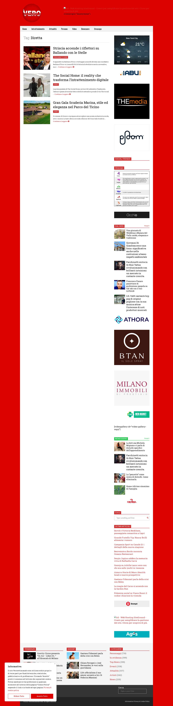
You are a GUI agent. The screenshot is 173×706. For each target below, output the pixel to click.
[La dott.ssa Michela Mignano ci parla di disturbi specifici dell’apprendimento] (119, 446)
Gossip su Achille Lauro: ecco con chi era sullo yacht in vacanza (130, 566)
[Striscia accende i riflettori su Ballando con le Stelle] (37, 58)
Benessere (85, 28)
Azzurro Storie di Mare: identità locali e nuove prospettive (129, 573)
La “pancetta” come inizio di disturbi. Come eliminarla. (137, 477)
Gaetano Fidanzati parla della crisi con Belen (131, 580)
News (112, 679)
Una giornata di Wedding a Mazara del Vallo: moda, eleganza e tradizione (137, 234)
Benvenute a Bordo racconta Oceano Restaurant (128, 552)
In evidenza (116, 657)
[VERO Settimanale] (31, 16)
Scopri (146, 226)
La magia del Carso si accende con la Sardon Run (131, 587)
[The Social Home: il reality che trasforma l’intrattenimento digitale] (37, 85)
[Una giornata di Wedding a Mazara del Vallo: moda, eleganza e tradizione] (119, 234)
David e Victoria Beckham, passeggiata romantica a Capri (129, 532)
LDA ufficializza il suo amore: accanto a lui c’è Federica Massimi (91, 675)
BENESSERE (121, 439)
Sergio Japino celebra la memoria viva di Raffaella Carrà (130, 559)
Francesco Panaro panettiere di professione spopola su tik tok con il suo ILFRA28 (136, 286)
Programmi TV (58, 57)
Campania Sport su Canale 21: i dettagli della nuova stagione (129, 545)
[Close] (54, 663)
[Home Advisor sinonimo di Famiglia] (119, 490)
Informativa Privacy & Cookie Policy (137, 701)
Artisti (113, 675)
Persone (64, 28)
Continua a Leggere (65, 67)
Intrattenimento (38, 28)
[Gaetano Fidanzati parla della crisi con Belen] (73, 655)
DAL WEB (119, 226)
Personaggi (115, 653)
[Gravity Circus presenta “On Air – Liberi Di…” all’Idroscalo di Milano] (30, 655)
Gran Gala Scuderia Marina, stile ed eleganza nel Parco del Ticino (80, 104)
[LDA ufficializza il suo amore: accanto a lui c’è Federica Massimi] (73, 675)
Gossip (65, 57)
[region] (30, 682)
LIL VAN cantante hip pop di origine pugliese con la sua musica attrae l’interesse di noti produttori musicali (137, 303)
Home (24, 28)
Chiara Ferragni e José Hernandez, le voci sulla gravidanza (91, 665)
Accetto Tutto (42, 696)
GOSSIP (71, 649)
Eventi (56, 84)
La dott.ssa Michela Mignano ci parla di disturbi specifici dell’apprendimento (135, 447)
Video (74, 28)
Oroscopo (98, 28)
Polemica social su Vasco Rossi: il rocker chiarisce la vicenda (130, 594)
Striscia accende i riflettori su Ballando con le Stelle (76, 50)
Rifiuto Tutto (19, 696)
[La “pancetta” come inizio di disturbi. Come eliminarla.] (119, 478)
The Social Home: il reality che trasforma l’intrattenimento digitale (81, 77)
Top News (115, 662)
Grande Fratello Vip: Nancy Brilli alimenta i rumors (130, 539)
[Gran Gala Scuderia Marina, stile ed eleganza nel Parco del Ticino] (37, 112)
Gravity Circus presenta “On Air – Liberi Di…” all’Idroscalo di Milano (48, 656)
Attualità (52, 28)
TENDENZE (29, 649)
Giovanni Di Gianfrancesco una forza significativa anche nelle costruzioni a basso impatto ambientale (136, 249)
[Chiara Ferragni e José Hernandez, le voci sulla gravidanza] (73, 665)
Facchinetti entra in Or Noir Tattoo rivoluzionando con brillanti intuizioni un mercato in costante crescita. (137, 269)
